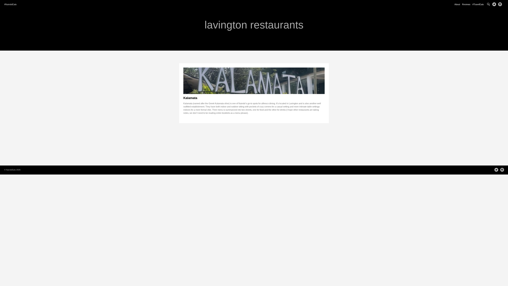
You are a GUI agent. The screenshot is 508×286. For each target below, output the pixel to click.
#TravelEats (478, 4)
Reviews (466, 4)
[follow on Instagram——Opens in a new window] (500, 4)
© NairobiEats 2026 (12, 170)
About (457, 4)
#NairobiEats (10, 4)
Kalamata (190, 98)
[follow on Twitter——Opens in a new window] (494, 4)
